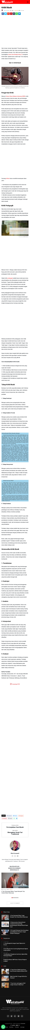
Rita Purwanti (6, 10)
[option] (15, 883)
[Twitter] (11, 1016)
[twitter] (5, 14)
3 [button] (14, 897)
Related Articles (14, 866)
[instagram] (22, 1016)
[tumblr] (14, 14)
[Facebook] (8, 1016)
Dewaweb (23, 1023)
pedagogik (10, 278)
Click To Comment (15, 903)
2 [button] (13, 897)
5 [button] (16, 897)
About (7, 1027)
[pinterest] (11, 14)
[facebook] (3, 14)
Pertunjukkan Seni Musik (15, 826)
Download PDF (16, 684)
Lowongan (22, 1027)
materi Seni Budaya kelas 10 (15, 54)
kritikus (8, 178)
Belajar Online (22, 887)
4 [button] (15, 897)
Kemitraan (11, 1027)
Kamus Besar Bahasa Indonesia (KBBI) (15, 96)
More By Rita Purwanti (14, 868)
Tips (27, 887)
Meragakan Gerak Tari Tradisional (15, 832)
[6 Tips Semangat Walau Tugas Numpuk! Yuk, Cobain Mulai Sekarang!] (15, 880)
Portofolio (17, 1027)
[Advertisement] (15, 32)
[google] (8, 14)
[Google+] (15, 1016)
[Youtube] (18, 1016)
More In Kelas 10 (14, 870)
